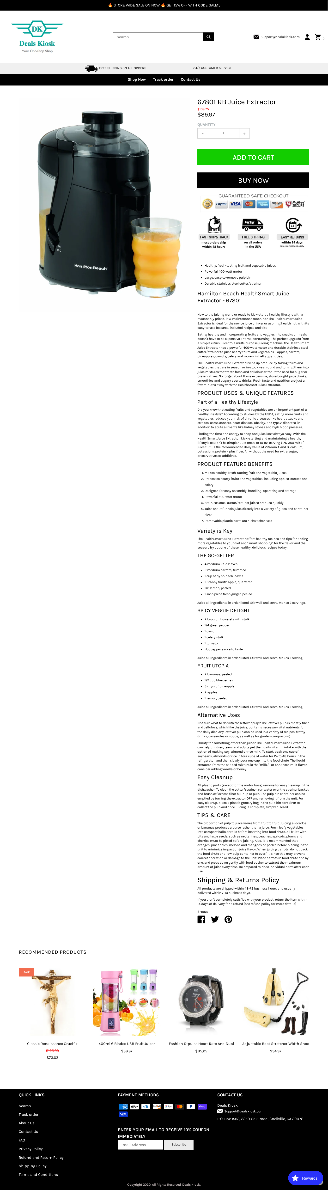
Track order (163, 79)
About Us (26, 1123)
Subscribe (178, 1144)
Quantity (206, 124)
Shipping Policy (33, 1166)
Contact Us (190, 79)
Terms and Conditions (38, 1174)
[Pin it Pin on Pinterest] (228, 921)
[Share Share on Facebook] (201, 921)
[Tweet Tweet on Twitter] (215, 921)
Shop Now (137, 79)
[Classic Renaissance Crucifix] (52, 1002)
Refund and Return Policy (41, 1157)
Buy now (253, 180)
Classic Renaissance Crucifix (52, 1043)
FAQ (22, 1140)
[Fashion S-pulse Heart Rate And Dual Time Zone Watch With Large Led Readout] (201, 1002)
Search (25, 1106)
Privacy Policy (31, 1149)
